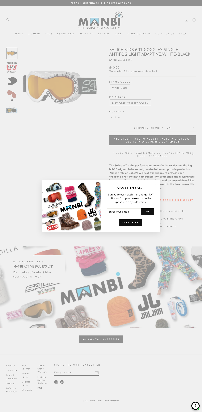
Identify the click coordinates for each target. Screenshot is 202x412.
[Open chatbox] (195, 406)
